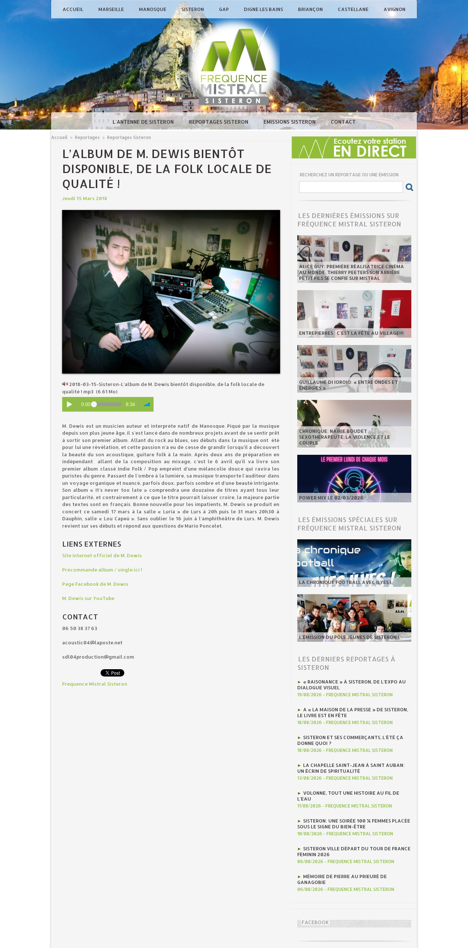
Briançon (311, 9)
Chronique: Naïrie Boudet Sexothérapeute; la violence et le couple (344, 437)
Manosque (153, 9)
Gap (224, 9)
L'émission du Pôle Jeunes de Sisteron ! (349, 637)
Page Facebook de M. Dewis (95, 584)
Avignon (394, 9)
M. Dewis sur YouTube (88, 598)
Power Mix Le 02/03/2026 (331, 498)
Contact (343, 122)
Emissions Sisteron (290, 122)
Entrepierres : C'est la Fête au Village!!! (351, 333)
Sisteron (193, 9)
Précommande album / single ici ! (102, 570)
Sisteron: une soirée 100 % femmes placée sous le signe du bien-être (353, 823)
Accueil (73, 9)
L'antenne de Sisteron (144, 122)
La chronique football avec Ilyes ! (345, 582)
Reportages (87, 137)
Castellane (354, 9)
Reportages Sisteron (219, 122)
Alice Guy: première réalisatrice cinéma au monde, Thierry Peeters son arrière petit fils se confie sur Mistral (351, 272)
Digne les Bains (264, 9)
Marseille (111, 9)
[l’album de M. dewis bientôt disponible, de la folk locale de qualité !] (171, 212)
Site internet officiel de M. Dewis (102, 555)
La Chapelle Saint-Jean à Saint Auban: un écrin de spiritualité (351, 768)
